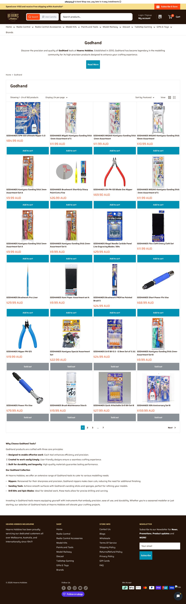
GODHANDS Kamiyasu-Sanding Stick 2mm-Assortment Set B (157, 353)
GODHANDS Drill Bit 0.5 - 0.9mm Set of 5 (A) (114, 351)
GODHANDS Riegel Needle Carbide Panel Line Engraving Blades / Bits (112, 245)
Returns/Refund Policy (111, 552)
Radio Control (23, 27)
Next (170, 427)
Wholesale (105, 538)
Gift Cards (105, 561)
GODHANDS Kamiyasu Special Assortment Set (70, 353)
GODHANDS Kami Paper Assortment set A (69, 297)
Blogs (102, 534)
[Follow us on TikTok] (86, 588)
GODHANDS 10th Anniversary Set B (153, 405)
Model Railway (110, 27)
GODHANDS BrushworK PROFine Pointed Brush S (112, 299)
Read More (93, 64)
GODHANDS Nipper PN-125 (19, 351)
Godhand (18, 74)
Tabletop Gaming (143, 27)
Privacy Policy (107, 556)
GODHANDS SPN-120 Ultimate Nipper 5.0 (25, 135)
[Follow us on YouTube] (80, 588)
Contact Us (105, 529)
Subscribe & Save (169, 6)
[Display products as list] (174, 97)
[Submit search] (128, 16)
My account (144, 18)
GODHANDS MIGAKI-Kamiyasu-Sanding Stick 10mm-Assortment (158, 137)
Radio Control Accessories (48, 27)
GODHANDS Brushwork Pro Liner (22, 297)
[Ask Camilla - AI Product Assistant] (178, 595)
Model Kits (71, 27)
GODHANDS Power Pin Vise (19, 405)
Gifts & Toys (163, 27)
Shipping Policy (107, 547)
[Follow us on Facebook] (64, 588)
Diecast (126, 27)
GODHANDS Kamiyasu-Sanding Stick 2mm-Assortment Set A (70, 245)
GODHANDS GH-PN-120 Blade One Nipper (112, 189)
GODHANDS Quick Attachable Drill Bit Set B (113, 405)
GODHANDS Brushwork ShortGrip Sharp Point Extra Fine (69, 191)
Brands (9, 32)
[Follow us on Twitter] (69, 588)
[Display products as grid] (169, 97)
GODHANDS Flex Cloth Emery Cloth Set (155, 243)
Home (9, 27)
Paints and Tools (89, 27)
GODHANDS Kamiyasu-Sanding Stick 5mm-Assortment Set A (26, 245)
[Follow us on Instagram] (75, 588)
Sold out (28, 366)
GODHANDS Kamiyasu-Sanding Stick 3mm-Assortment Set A (26, 191)
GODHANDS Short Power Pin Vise (153, 297)
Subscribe (146, 555)
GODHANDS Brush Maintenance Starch (68, 405)
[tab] (33, 17)
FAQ (102, 565)
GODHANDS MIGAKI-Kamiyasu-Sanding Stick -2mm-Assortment (114, 137)
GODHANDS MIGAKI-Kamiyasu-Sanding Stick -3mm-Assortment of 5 (158, 191)
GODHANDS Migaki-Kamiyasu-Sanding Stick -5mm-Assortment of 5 (71, 137)
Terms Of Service (108, 543)
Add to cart (28, 150)
